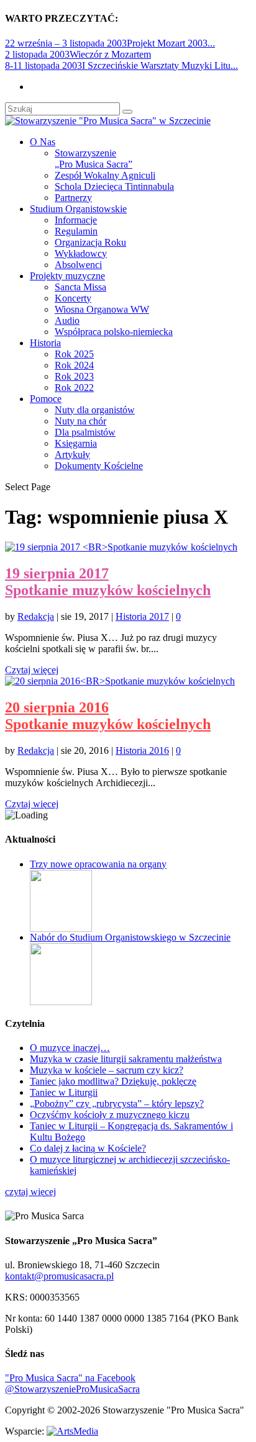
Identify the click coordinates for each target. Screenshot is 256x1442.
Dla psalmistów (85, 432)
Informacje (76, 220)
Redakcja (35, 616)
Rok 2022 (74, 387)
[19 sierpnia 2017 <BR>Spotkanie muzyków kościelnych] (121, 547)
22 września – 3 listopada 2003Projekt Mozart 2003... (110, 43)
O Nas (42, 142)
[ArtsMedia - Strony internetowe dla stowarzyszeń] (72, 1431)
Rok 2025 (74, 354)
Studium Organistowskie (78, 209)
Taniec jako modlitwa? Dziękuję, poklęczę (113, 1081)
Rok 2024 (74, 365)
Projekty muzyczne (67, 276)
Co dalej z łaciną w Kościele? (88, 1148)
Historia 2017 (142, 616)
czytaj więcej (30, 1191)
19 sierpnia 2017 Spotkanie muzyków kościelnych (108, 581)
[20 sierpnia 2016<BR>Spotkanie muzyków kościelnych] (120, 681)
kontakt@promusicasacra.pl (59, 1276)
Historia (45, 343)
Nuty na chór (80, 421)
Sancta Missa (80, 287)
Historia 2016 (142, 750)
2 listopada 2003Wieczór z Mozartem (78, 54)
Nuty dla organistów (95, 410)
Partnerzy (73, 197)
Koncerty (73, 298)
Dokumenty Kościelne (99, 465)
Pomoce (46, 398)
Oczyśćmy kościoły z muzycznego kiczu (110, 1114)
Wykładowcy (81, 253)
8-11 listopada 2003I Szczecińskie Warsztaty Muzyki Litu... (121, 65)
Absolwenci (78, 264)
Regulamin (76, 231)
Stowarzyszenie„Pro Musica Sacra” (93, 158)
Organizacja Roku (90, 242)
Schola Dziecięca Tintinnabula (114, 186)
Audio (67, 320)
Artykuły (72, 454)
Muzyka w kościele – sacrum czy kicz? (106, 1070)
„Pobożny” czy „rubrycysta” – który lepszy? (117, 1103)
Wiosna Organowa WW (102, 309)
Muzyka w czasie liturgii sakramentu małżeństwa (126, 1059)
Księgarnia (76, 443)
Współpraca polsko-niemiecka (114, 331)
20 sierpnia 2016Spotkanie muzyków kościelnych (108, 715)
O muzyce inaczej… (70, 1047)
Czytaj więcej (31, 670)
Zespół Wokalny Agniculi (105, 175)
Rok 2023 (74, 376)
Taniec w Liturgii (64, 1092)
